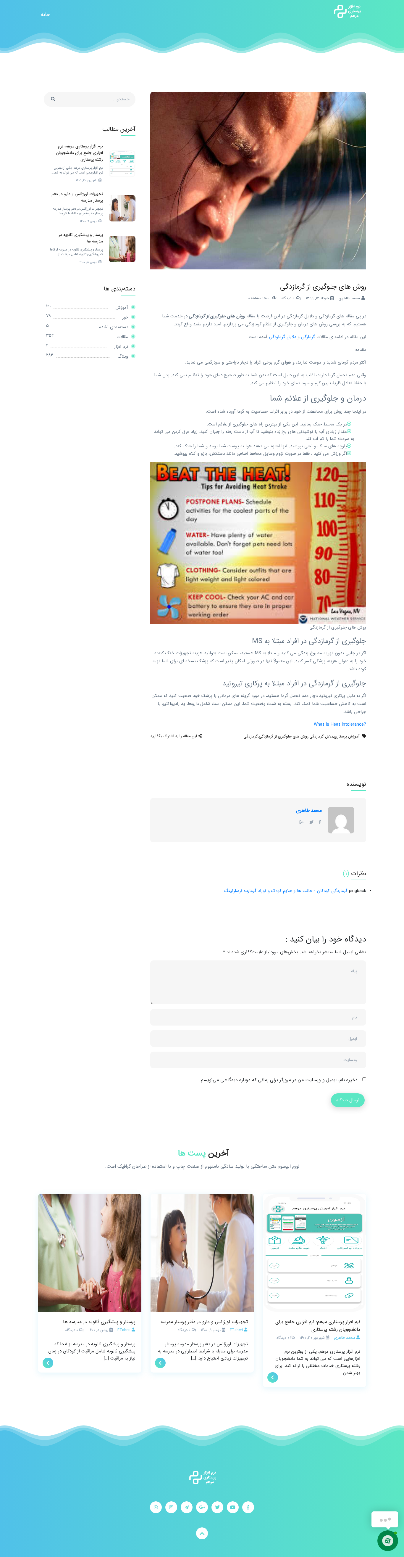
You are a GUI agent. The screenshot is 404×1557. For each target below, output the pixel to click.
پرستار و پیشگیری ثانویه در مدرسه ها (99, 1321)
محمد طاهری (309, 810)
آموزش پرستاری (346, 736)
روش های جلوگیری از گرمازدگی (283, 736)
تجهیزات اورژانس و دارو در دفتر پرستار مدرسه (204, 1321)
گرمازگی (308, 336)
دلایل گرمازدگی (282, 336)
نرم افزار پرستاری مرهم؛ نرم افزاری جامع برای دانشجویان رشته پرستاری (317, 1325)
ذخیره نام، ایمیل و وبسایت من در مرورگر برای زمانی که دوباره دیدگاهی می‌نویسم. (278, 1080)
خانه (45, 14)
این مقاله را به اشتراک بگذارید (173, 736)
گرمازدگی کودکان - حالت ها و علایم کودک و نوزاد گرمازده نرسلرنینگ (286, 890)
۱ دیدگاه (288, 298)
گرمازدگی (250, 736)
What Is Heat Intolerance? (340, 724)
